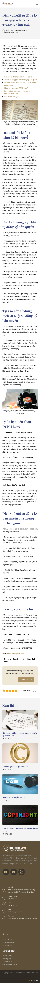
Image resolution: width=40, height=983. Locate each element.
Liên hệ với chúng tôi (11, 97)
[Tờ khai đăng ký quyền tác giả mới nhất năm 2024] (20, 815)
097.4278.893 (12, 905)
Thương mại (6, 959)
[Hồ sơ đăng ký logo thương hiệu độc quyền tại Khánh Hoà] (20, 720)
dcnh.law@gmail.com (15, 654)
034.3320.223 (12, 899)
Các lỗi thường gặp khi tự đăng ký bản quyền (20, 80)
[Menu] (37, 4)
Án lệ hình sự (7, 945)
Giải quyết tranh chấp (10, 964)
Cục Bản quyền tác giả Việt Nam (15, 766)
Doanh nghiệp (7, 956)
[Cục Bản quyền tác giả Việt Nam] (20, 753)
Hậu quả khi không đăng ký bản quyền (18, 77)
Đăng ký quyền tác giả (10, 33)
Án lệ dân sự (7, 940)
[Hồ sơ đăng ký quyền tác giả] (20, 784)
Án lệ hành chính (8, 943)
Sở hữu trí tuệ (7, 961)
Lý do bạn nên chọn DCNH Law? (16, 88)
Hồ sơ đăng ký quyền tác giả (13, 797)
